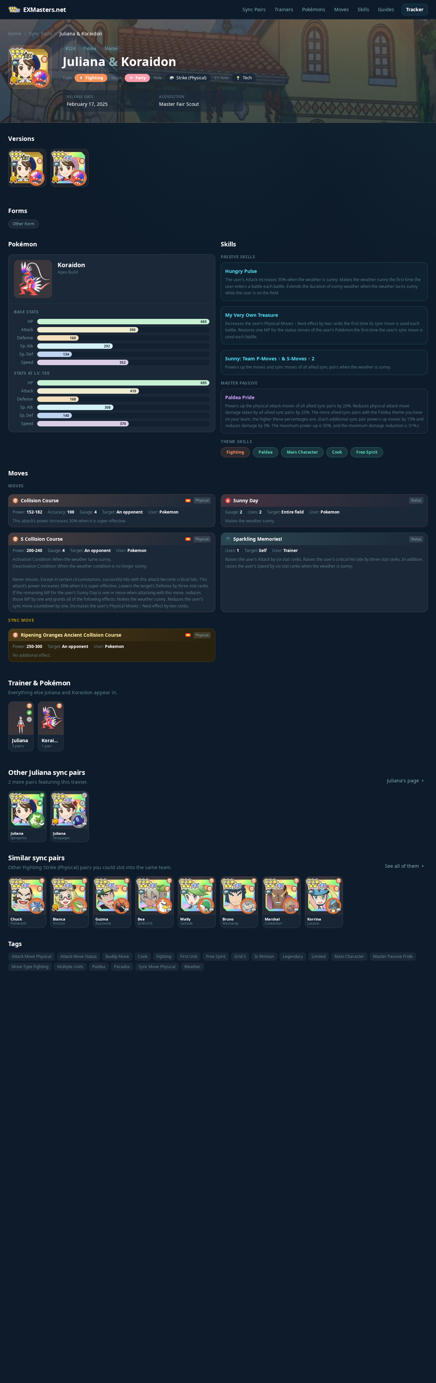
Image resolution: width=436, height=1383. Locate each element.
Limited (319, 956)
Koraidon (148, 61)
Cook (142, 956)
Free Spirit (215, 956)
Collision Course (40, 500)
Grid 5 (240, 956)
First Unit (188, 956)
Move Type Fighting (30, 967)
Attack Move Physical (31, 956)
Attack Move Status (78, 956)
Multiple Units (70, 967)
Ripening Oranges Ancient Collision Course (71, 635)
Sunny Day (245, 500)
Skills (363, 9)
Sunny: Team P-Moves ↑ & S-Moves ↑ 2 (269, 358)
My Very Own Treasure (251, 315)
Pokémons (313, 9)
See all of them (402, 866)
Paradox (122, 967)
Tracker (414, 9)
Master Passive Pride (393, 956)
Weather (192, 967)
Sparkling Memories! (257, 539)
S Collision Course (42, 539)
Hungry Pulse (241, 271)
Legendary (293, 956)
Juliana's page (403, 780)
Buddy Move (117, 956)
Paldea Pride (239, 397)
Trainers (284, 9)
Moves (341, 9)
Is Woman (264, 956)
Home (14, 33)
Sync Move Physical (157, 967)
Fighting (163, 956)
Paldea (98, 967)
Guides (386, 9)
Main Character (349, 956)
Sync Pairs (254, 9)
